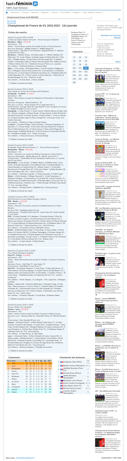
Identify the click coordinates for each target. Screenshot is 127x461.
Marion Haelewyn (54, 55)
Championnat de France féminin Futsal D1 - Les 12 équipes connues (107, 275)
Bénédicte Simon (43, 228)
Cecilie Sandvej (47, 68)
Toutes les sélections (104, 54)
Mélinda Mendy (26, 131)
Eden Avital (39, 329)
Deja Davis (46, 105)
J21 (85, 79)
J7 (74, 64)
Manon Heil (20, 284)
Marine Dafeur (48, 286)
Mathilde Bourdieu (26, 275)
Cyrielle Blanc (25, 158)
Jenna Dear (24, 73)
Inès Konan (38, 264)
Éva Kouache (38, 124)
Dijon (19, 42)
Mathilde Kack (39, 187)
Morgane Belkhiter (37, 327)
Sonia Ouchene (56, 178)
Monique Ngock (44, 181)
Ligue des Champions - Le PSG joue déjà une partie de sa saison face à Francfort (108, 70)
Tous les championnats (105, 44)
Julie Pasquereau (52, 176)
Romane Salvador (27, 174)
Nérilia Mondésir (57, 169)
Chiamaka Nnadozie (26, 268)
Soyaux (11, 309)
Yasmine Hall (20, 232)
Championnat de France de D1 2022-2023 (22, 17)
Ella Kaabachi (20, 327)
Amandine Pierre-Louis (28, 212)
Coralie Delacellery (14, 75)
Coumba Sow (27, 273)
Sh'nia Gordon (30, 105)
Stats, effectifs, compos (92, 12)
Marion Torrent (47, 156)
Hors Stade (65, 12)
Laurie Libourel (26, 241)
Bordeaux (12, 42)
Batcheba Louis (50, 291)
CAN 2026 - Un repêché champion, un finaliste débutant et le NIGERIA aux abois (107, 231)
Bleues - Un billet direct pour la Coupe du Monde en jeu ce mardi (108, 370)
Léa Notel (41, 178)
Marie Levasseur (19, 286)
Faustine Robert (42, 169)
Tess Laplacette (50, 280)
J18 (85, 75)
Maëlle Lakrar (52, 163)
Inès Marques (26, 280)
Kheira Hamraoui (61, 221)
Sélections (15, 12)
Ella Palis (23, 51)
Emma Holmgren (27, 347)
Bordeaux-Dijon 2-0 (78, 32)
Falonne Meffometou (34, 284)
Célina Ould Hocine (53, 268)
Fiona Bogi (39, 230)
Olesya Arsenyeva (27, 136)
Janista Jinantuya (53, 327)
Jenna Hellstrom (46, 75)
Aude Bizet (41, 295)
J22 (74, 82)
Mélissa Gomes (60, 62)
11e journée (11, 21)
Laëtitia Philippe (24, 124)
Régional (44, 12)
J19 (74, 79)
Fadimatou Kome (14, 331)
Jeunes (54, 12)
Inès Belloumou (37, 165)
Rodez (15, 201)
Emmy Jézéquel (19, 113)
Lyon (18, 309)
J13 (74, 72)
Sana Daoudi (39, 107)
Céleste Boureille (14, 167)
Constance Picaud (28, 228)
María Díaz (58, 75)
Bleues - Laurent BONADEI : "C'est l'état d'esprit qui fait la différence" (106, 300)
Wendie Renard (59, 316)
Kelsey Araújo (13, 131)
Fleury (19, 255)
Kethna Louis (50, 158)
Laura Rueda (48, 127)
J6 (86, 61)
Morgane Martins (48, 51)
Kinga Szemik (26, 187)
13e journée (11, 23)
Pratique (76, 12)
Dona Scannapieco (14, 172)
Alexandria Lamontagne (16, 237)
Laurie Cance (44, 212)
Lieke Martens (52, 219)
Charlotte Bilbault (54, 165)
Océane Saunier (58, 212)
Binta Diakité (37, 322)
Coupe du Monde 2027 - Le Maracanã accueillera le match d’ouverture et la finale (106, 165)
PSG (9, 201)
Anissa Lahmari (60, 115)
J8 (80, 64)
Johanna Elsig (28, 167)
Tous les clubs (102, 52)
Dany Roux (28, 329)
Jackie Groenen (38, 219)
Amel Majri (38, 340)
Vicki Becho (20, 345)
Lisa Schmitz (25, 163)
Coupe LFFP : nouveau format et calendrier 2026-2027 (107, 187)
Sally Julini (63, 111)
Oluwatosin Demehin (15, 178)
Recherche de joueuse (105, 56)
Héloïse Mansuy (51, 111)
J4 (74, 61)
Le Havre (22, 94)
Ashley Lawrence (23, 219)
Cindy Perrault (24, 111)
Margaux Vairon (20, 71)
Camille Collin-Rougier (24, 325)
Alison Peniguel (37, 118)
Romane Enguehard (54, 124)
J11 (80, 68)
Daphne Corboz (13, 273)
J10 (74, 68)
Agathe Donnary (53, 325)
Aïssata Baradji (42, 136)
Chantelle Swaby (50, 284)
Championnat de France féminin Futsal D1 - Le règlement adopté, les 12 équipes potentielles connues (107, 433)
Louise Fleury (13, 275)
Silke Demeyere (20, 129)
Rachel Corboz (13, 181)
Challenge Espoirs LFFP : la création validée (106, 412)
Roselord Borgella (14, 77)
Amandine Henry (42, 316)
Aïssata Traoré (25, 107)
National (34, 12)
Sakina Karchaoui (31, 225)
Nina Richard (58, 113)
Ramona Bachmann (36, 223)
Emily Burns (25, 80)
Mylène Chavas (24, 55)
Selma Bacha (41, 338)
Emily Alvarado (21, 176)
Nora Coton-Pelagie (52, 129)
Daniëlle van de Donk (44, 347)
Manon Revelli (33, 113)
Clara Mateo (24, 266)
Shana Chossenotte (59, 183)
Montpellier (12, 150)
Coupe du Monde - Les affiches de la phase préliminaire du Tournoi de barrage (107, 141)
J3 (86, 57)
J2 (80, 57)
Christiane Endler (21, 336)
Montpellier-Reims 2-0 (79, 36)
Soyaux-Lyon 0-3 (77, 42)
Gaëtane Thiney (55, 273)
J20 (80, 79)
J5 (80, 61)
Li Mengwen (34, 216)
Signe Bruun (46, 343)
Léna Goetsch (33, 71)
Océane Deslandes (22, 165)
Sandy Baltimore (19, 223)
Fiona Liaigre (44, 59)
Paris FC (11, 255)
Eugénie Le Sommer (31, 343)
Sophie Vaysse (42, 271)
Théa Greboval (13, 271)
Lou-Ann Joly (58, 181)
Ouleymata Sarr (42, 275)
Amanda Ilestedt (47, 216)
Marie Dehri (51, 57)
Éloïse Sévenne (29, 239)
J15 (85, 72)
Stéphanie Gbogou (55, 329)
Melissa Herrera (15, 64)
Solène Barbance (35, 234)
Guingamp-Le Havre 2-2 (79, 34)
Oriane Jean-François (15, 221)
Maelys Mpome (32, 156)
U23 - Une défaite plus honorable (107, 391)
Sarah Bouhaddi (21, 216)
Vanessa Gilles (26, 316)
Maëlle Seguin (45, 49)
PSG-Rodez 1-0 (77, 38)
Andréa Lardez (38, 55)
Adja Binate (55, 271)
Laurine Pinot (40, 325)
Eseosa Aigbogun (27, 271)
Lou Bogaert (38, 280)
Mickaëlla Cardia (23, 62)
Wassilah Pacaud (14, 115)
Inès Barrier (17, 239)
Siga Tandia (38, 334)
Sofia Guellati (51, 230)
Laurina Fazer (31, 221)
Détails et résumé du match (21, 83)
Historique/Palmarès (104, 29)
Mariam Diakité (54, 295)
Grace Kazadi (38, 111)
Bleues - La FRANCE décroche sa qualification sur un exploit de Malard (108, 348)
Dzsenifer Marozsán (15, 343)
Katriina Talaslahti (27, 295)
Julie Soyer (40, 268)
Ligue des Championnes (105, 50)
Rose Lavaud (32, 75)
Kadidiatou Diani (26, 210)
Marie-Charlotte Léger (21, 118)
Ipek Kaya (48, 322)
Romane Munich (24, 322)
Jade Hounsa (26, 334)
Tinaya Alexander (43, 174)
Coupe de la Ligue (103, 48)
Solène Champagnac (39, 232)
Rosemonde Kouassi (28, 288)
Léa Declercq (48, 71)
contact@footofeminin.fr (25, 458)
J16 (74, 75)
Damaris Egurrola (25, 340)
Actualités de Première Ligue (107, 26)
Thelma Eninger (43, 183)
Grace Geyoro (46, 221)
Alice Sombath (24, 320)
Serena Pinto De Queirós (41, 62)
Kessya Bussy (52, 187)
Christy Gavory (37, 129)
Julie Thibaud (26, 57)
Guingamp (12, 94)
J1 (74, 57)
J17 (80, 75)
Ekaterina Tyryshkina (39, 73)
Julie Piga (26, 264)
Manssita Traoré (13, 225)
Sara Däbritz (52, 338)
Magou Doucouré (36, 176)
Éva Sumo (62, 107)
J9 (86, 64)
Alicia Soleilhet (38, 80)
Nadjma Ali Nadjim (17, 109)
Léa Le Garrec (33, 286)
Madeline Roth (58, 73)
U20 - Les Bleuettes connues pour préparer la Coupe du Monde (108, 209)
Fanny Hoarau (25, 127)
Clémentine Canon (51, 234)
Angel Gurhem (41, 122)
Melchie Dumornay (15, 183)
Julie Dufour (33, 59)
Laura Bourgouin (13, 329)
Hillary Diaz (12, 57)
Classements (76, 44)
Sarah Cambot (31, 102)
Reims (21, 150)
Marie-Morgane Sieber (24, 230)
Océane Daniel (41, 66)
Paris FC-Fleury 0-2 (78, 40)
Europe (25, 12)
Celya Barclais (30, 178)
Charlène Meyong (27, 181)
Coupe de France (103, 46)
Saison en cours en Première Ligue (109, 28)
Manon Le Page (27, 122)
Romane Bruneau (27, 66)
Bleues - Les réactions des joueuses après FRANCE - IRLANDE (105, 324)
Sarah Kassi (21, 291)
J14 (80, 72)
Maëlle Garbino (31, 49)
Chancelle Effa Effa (58, 131)
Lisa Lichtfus (19, 68)
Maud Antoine (39, 241)
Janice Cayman (50, 336)
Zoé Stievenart (60, 237)
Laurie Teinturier (32, 115)
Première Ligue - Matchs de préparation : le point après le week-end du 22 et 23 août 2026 (107, 117)
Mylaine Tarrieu (47, 237)
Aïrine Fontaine (36, 291)
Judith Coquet (58, 174)
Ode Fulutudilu (45, 288)
